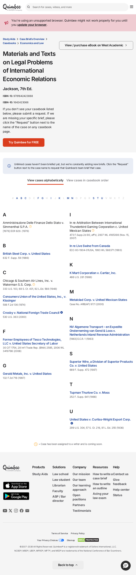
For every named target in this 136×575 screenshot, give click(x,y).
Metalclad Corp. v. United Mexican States (98, 300)
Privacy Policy (78, 533)
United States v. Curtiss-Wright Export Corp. (100, 419)
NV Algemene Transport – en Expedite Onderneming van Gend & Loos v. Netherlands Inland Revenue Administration (100, 330)
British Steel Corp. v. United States (26, 253)
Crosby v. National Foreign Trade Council (31, 312)
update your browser (32, 25)
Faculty (57, 491)
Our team (79, 479)
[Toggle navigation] (131, 6)
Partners (79, 505)
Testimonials (82, 510)
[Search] (29, 7)
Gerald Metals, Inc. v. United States (27, 373)
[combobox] (77, 7)
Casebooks (9, 43)
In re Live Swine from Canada (90, 246)
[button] (23, 142)
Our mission (81, 474)
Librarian (58, 485)
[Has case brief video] (61, 312)
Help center (121, 489)
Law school (60, 474)
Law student (61, 479)
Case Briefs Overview (32, 38)
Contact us (121, 474)
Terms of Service (59, 533)
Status (117, 495)
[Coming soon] (30, 226)
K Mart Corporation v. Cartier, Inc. (93, 273)
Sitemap (71, 540)
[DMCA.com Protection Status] (88, 540)
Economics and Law (32, 43)
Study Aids (9, 38)
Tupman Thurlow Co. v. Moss (90, 392)
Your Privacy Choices (47, 540)
